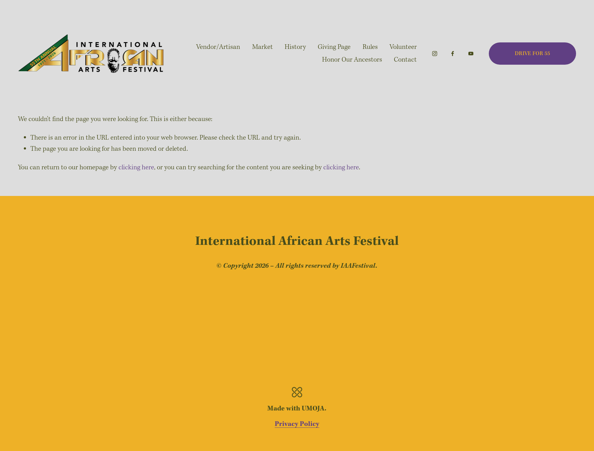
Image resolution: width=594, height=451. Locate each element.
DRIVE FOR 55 (532, 54)
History (295, 47)
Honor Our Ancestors (352, 59)
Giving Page (334, 47)
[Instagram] (435, 53)
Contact (405, 59)
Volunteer (403, 47)
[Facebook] (453, 53)
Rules (370, 47)
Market (262, 47)
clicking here (136, 167)
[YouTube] (471, 53)
